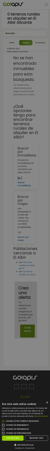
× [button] (47, 403)
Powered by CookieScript (25, 448)
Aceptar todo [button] (12, 438)
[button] (25, 445)
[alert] (25, 225)
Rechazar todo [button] (36, 438)
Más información (41, 416)
